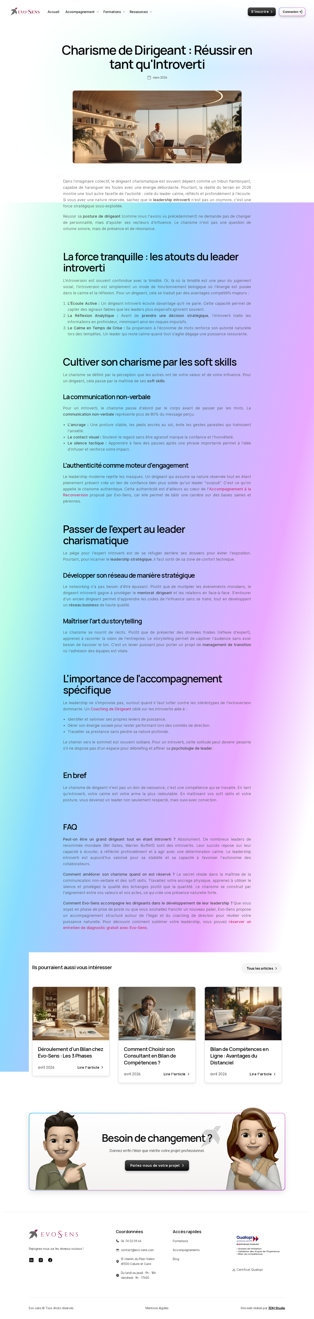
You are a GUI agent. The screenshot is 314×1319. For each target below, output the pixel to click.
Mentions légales (157, 1308)
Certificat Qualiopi (250, 1269)
